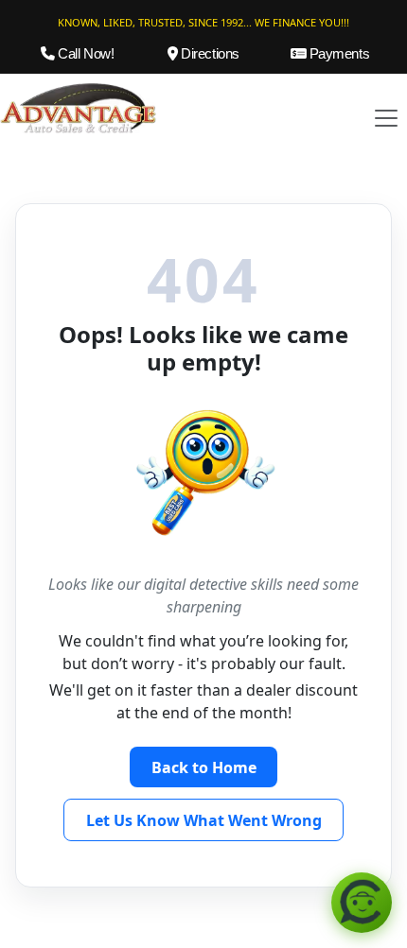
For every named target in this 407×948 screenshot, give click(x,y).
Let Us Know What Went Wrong (204, 820)
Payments (337, 53)
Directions (208, 53)
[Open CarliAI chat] (361, 902)
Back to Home (204, 767)
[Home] (78, 106)
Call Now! (84, 53)
